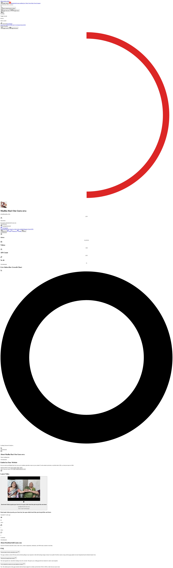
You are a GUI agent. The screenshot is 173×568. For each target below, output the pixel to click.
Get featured (9, 23)
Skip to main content (5, 1)
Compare (38, 3)
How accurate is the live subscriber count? (9, 552)
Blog (22, 3)
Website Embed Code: (5, 467)
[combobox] (7, 4)
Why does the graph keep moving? (8, 558)
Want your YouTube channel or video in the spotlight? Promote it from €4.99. (17, 229)
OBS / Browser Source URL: (7, 469)
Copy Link (5, 231)
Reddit (19, 231)
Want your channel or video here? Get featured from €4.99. (13, 25)
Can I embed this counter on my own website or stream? (12, 564)
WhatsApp (14, 231)
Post (10, 231)
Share (24, 231)
